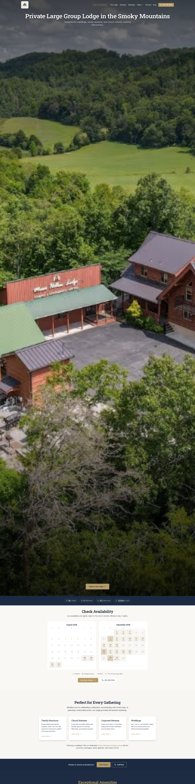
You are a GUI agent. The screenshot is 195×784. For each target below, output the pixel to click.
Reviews (148, 5)
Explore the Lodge (96, 587)
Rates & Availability (100, 5)
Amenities (123, 5)
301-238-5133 (167, 5)
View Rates (103, 765)
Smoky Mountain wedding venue (110, 745)
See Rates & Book (86, 680)
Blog (154, 5)
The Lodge (114, 5)
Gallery (139, 5)
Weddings (131, 5)
